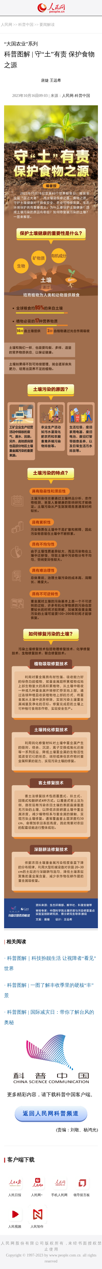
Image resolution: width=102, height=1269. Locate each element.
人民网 (6, 25)
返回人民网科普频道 (51, 1113)
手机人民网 (59, 1195)
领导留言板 (81, 1195)
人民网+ (37, 1195)
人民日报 (14, 1195)
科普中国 (25, 25)
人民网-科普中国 (76, 96)
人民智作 (37, 1226)
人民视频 (14, 1226)
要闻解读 (47, 25)
